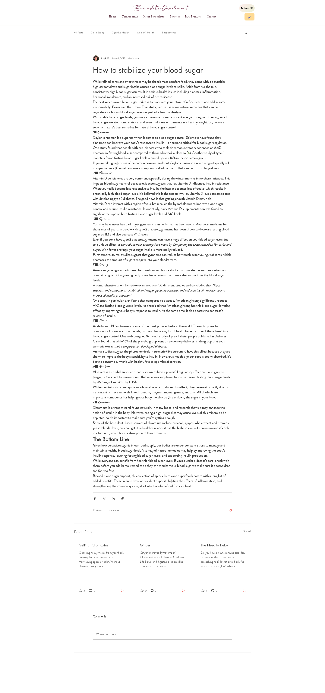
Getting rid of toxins (93, 545)
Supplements (169, 32)
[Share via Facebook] (94, 498)
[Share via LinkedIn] (113, 498)
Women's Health (145, 32)
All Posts (78, 32)
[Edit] (249, 16)
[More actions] (230, 58)
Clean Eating (97, 32)
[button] (246, 32)
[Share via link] (122, 498)
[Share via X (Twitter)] (104, 498)
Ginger (145, 545)
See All (247, 531)
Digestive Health (120, 32)
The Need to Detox (214, 545)
